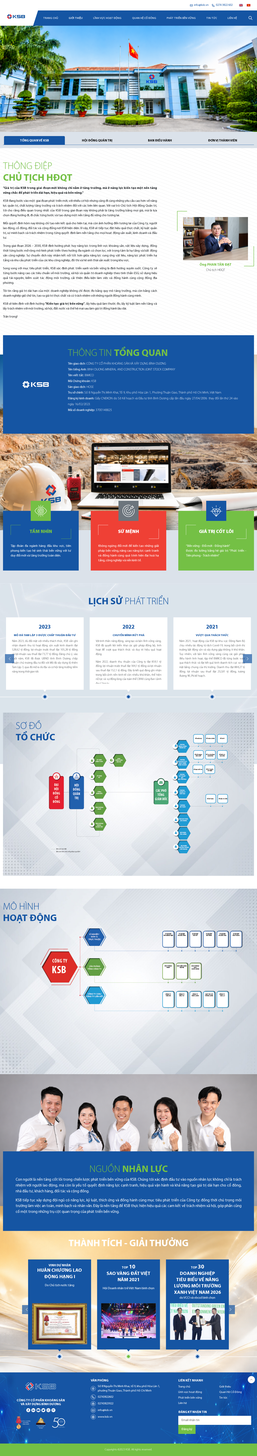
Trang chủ (50, 18)
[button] (9, 658)
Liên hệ (232, 18)
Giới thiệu (76, 18)
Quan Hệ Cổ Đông (144, 18)
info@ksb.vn (105, 1410)
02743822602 (105, 1397)
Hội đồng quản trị (97, 140)
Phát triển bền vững (181, 18)
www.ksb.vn (105, 1416)
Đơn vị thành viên (222, 140)
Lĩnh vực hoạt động (107, 18)
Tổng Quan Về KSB (34, 140)
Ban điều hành (160, 140)
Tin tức (211, 18)
